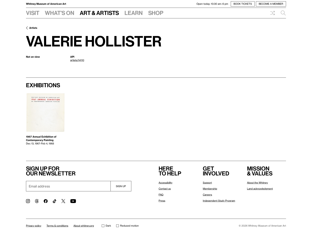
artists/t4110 (77, 60)
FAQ (161, 194)
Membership (210, 188)
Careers (207, 194)
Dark (108, 225)
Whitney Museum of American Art (46, 3)
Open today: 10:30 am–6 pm (212, 3)
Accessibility (165, 182)
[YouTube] (73, 201)
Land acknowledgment (260, 188)
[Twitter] (63, 201)
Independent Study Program (219, 200)
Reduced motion (129, 225)
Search (282, 13)
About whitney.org (83, 225)
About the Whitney (257, 182)
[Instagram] (27, 201)
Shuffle (272, 13)
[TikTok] (54, 201)
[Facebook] (45, 201)
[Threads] (36, 201)
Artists (33, 27)
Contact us (165, 188)
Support (207, 182)
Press (162, 200)
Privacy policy (33, 225)
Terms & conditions (57, 225)
